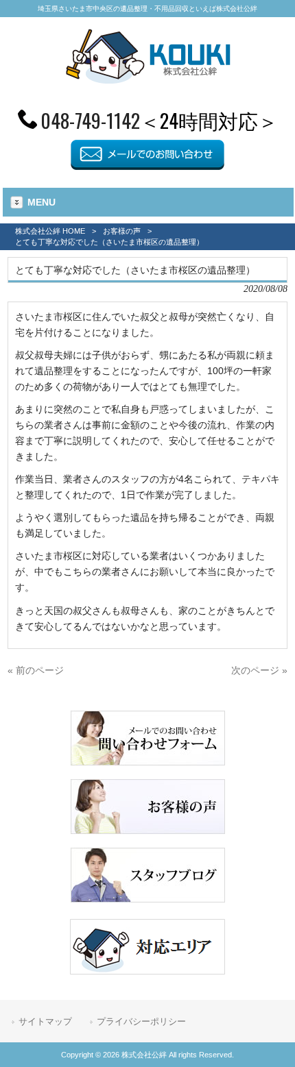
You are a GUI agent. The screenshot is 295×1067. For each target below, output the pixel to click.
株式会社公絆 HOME (50, 231)
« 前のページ (36, 670)
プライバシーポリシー (141, 1021)
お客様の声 (122, 231)
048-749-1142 (90, 120)
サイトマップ (45, 1021)
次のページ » (259, 670)
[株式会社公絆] (148, 79)
